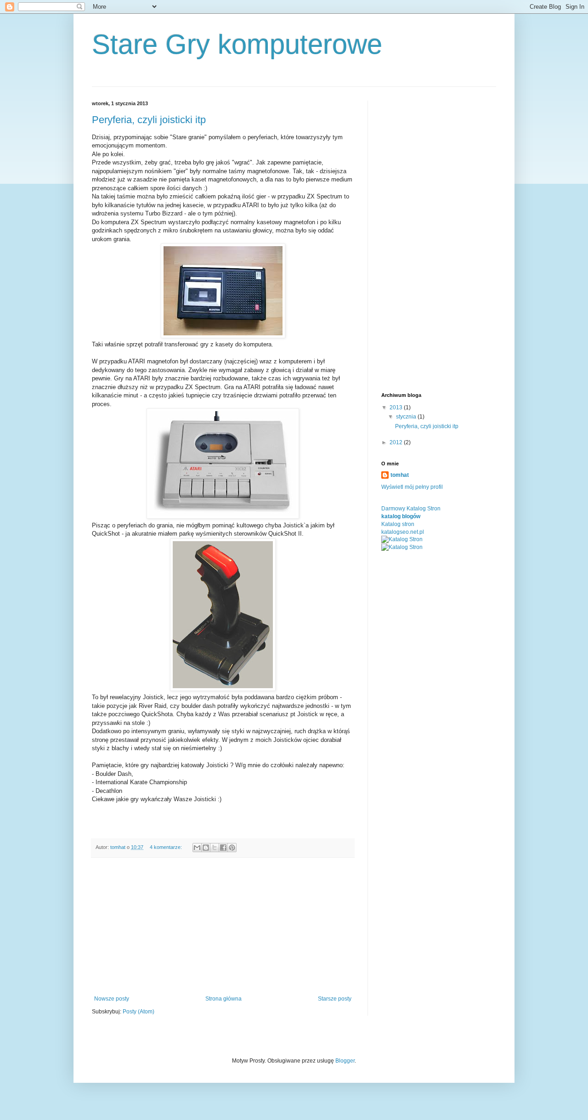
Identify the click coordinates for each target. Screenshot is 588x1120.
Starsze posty (334, 999)
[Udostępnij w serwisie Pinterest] (232, 847)
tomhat (399, 475)
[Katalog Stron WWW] (402, 547)
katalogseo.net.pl (402, 532)
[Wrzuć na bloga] (205, 847)
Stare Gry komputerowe (237, 44)
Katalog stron (397, 524)
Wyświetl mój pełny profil (412, 487)
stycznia (407, 416)
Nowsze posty (111, 999)
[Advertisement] (223, 926)
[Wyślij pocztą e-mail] (197, 847)
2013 (397, 407)
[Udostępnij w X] (214, 847)
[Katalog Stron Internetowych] (402, 539)
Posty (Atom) (138, 1011)
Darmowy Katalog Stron (411, 508)
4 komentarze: (166, 847)
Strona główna (223, 999)
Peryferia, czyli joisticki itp (149, 119)
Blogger (345, 1061)
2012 (397, 442)
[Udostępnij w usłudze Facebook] (223, 847)
